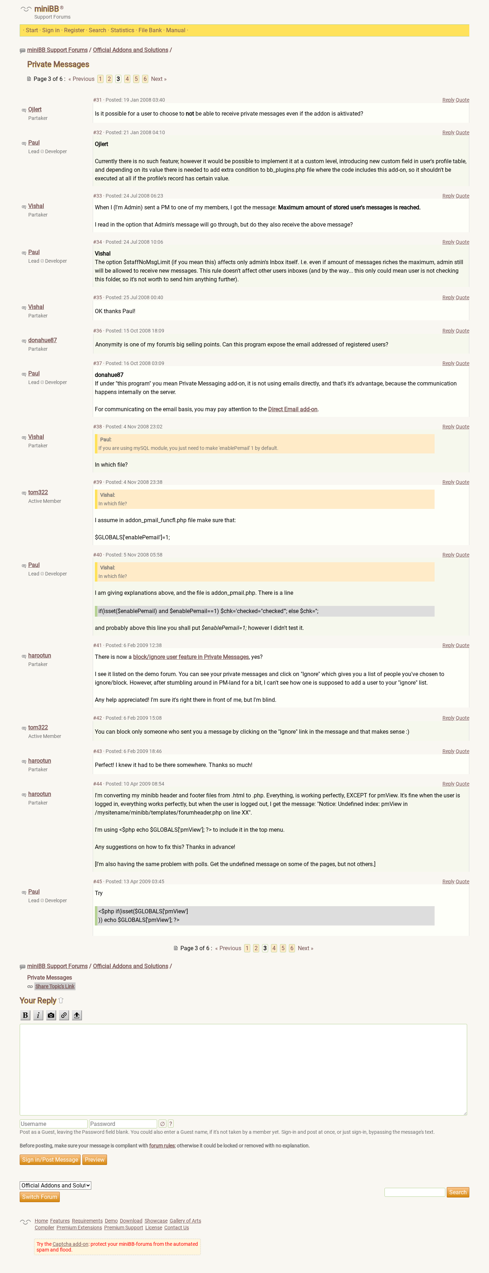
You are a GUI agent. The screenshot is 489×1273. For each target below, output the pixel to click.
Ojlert (35, 109)
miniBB (46, 8)
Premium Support (123, 1227)
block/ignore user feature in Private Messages (191, 656)
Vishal (36, 206)
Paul (34, 142)
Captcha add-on (70, 1244)
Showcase (156, 1221)
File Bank (150, 30)
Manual (175, 30)
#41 (97, 645)
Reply (448, 100)
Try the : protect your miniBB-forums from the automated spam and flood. (117, 1247)
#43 (97, 751)
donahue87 (42, 340)
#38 (97, 426)
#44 (97, 784)
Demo (111, 1221)
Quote (462, 100)
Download (131, 1221)
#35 (97, 297)
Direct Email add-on (293, 409)
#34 (97, 242)
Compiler (44, 1227)
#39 (97, 482)
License (153, 1227)
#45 (97, 881)
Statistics (122, 30)
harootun (39, 655)
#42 (97, 718)
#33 (97, 196)
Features (60, 1221)
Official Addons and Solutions (130, 50)
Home (41, 1221)
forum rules (162, 1145)
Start (32, 30)
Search (97, 30)
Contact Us (176, 1227)
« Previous (81, 79)
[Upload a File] (77, 1015)
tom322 (38, 492)
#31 (97, 100)
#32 (97, 132)
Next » (159, 79)
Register (74, 30)
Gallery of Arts (185, 1221)
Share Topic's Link (54, 986)
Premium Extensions (79, 1227)
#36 (97, 331)
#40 (97, 555)
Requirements (87, 1221)
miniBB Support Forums (57, 50)
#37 (97, 363)
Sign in (51, 30)
